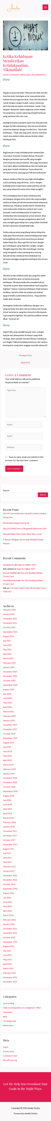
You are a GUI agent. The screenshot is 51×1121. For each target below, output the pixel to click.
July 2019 (7, 747)
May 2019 (7, 756)
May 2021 (7, 649)
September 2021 (10, 632)
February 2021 (9, 663)
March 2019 (8, 765)
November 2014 (10, 982)
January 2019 (9, 774)
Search (6, 490)
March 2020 (8, 711)
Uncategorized (9, 1021)
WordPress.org (10, 1060)
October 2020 (9, 680)
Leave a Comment (11, 75)
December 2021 (10, 619)
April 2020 (7, 707)
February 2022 (9, 610)
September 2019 (10, 738)
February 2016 (9, 920)
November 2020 (10, 676)
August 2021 (8, 636)
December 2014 (10, 977)
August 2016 (8, 893)
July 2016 (7, 898)
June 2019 (7, 751)
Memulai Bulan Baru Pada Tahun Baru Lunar (22, 534)
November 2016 (10, 880)
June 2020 (7, 698)
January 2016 (9, 924)
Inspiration (8, 1012)
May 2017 (7, 862)
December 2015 (10, 929)
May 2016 (7, 906)
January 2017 (9, 871)
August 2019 (8, 742)
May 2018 (7, 809)
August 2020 (8, 689)
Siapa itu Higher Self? (26, 565)
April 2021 (7, 654)
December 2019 (10, 725)
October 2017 (9, 840)
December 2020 (10, 672)
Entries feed (8, 1051)
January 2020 (9, 720)
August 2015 (8, 946)
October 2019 (9, 734)
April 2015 (7, 964)
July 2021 (7, 641)
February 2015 (9, 973)
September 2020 (10, 685)
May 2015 (7, 959)
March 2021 (8, 658)
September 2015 (10, 942)
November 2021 (10, 623)
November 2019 (10, 729)
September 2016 (10, 889)
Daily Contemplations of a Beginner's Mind (22, 1008)
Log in (5, 1047)
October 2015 (9, 937)
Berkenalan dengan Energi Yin (16, 523)
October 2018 (9, 787)
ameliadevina (8, 565)
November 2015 (10, 933)
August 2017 (8, 849)
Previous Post (25, 355)
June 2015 (7, 955)
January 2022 (9, 614)
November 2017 (10, 835)
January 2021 (9, 667)
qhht (5, 1016)
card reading (8, 1003)
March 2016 (8, 915)
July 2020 (7, 694)
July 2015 (7, 951)
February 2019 (9, 769)
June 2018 (7, 804)
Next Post (25, 362)
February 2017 (9, 866)
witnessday (25, 75)
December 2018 (10, 778)
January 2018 (9, 827)
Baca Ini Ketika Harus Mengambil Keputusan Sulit (24, 528)
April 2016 (7, 911)
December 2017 (10, 831)
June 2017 (7, 858)
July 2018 (7, 800)
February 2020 (9, 716)
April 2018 (7, 813)
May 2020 (7, 703)
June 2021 (7, 645)
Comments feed (10, 1056)
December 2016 (10, 875)
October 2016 (9, 884)
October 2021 (9, 627)
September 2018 (10, 791)
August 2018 (8, 796)
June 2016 (7, 902)
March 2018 (8, 818)
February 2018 (9, 822)
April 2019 (7, 760)
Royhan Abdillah (10, 573)
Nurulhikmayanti (10, 580)
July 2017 (7, 853)
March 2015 (8, 968)
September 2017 (10, 844)
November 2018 (10, 782)
